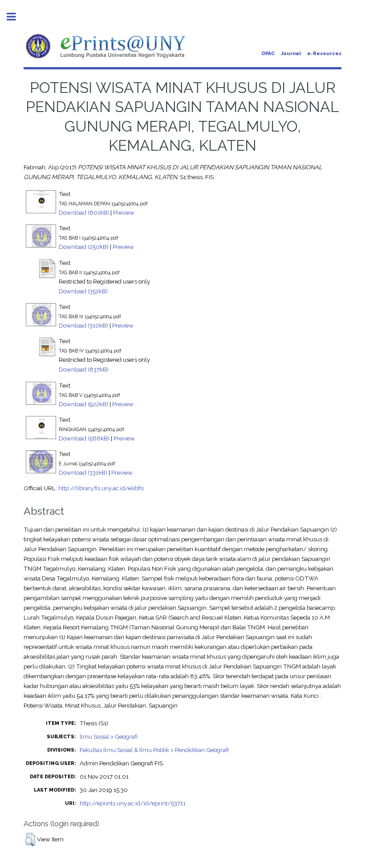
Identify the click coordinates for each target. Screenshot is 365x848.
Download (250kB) (84, 246)
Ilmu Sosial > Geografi (109, 736)
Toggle (16, 16)
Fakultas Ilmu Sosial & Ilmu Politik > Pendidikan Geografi (154, 749)
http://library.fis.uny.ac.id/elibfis (101, 488)
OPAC (268, 53)
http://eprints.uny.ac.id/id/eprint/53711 (133, 803)
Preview (123, 212)
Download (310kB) (83, 325)
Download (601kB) (84, 212)
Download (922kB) (83, 404)
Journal (291, 53)
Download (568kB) (84, 438)
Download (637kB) (84, 369)
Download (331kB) (83, 472)
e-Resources (324, 53)
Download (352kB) (83, 291)
